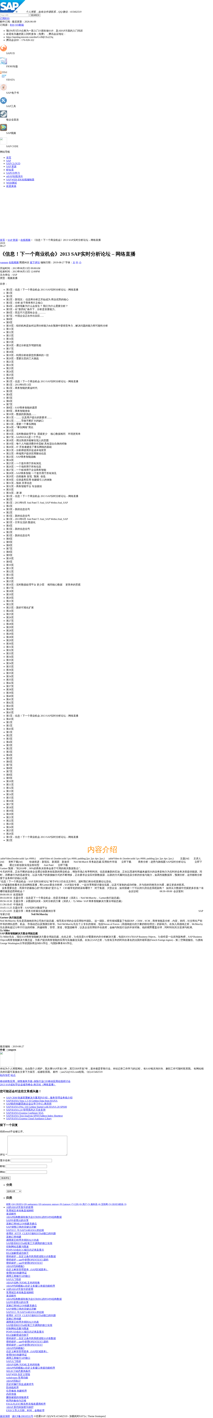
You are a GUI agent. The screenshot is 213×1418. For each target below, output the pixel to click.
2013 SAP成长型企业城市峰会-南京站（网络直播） (28, 1084)
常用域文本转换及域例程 (20, 1210)
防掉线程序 (12, 1387)
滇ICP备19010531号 (22, 1416)
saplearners (35, 1204)
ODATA (21, 1204)
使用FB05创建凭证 (16, 1272)
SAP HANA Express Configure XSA (25, 1113)
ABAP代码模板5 (15, 1266)
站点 (13, 1075)
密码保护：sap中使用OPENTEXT (24, 1263)
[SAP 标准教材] (3, 89)
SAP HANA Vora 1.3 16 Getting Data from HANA (32, 1100)
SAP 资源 (11, 166)
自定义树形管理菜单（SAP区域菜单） (27, 1269)
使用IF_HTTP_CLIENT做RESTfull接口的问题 (31, 1233)
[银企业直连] (3, 116)
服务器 (96, 1204)
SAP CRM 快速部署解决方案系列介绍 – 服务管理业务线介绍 (39, 1097)
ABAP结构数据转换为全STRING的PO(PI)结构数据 (34, 1217)
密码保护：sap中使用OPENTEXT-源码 (27, 1259)
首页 (8, 157)
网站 (2, 1172)
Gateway (68, 1204)
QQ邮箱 (19, 25)
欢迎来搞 (11, 186)
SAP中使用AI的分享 (17, 1220)
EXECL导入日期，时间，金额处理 (25, 1410)
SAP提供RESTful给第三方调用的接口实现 (29, 1243)
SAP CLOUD (13, 163)
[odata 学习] (3, 77)
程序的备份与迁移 (16, 1400)
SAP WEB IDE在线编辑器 (20, 179)
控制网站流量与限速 (17, 1246)
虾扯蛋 (10, 169)
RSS (12, 25)
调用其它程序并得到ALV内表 (22, 1240)
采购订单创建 (13, 1236)
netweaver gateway (52, 1204)
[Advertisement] (106, 212)
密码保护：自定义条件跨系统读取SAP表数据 (31, 1256)
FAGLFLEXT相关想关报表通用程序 (26, 1404)
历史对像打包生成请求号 (20, 1384)
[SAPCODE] (3, 143)
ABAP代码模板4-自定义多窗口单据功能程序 (30, 1286)
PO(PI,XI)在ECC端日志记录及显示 (25, 1249)
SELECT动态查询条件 (18, 1371)
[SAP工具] (3, 103)
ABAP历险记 (13, 1381)
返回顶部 (5, 1416)
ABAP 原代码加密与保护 (20, 1407)
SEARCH (35, 15)
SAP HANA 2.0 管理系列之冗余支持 (26, 1109)
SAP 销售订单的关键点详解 (21, 1227)
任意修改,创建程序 (16, 1390)
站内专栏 (5, 1075)
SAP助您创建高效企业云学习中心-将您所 (29, 1103)
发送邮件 (11, 1213)
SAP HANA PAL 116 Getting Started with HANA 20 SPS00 (36, 1107)
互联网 (106, 1204)
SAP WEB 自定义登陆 (18, 1374)
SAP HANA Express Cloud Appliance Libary (29, 1118)
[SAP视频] (3, 130)
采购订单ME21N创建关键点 (21, 1223)
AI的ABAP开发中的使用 (19, 1207)
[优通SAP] (12, 11)
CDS (78, 1204)
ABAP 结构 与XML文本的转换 (23, 1282)
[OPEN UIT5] (3, 50)
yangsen (4, 262)
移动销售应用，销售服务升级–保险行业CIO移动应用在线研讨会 (35, 1081)
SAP (8, 160)
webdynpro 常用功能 (17, 1377)
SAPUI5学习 (13, 173)
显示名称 (5, 1160)
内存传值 (11, 1394)
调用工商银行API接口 (18, 1276)
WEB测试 (11, 183)
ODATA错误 (119, 1204)
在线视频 (25, 240)
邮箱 (2, 1166)
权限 (10, 1204)
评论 (3, 1154)
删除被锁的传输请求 (17, 1397)
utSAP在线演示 (14, 176)
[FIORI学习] (3, 63)
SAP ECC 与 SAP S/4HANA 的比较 (25, 1230)
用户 (86, 1204)
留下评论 (35, 262)
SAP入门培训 (13, 1279)
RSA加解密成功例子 (17, 1253)
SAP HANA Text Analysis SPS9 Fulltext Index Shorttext (34, 1115)
